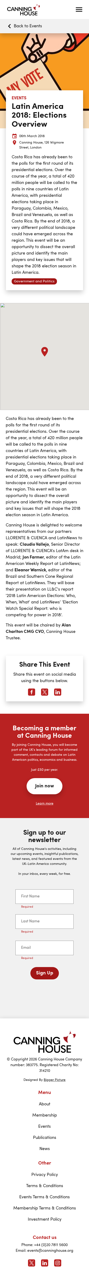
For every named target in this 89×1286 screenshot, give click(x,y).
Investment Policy (44, 1219)
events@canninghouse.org (50, 1251)
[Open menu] (79, 9)
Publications (44, 1138)
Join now (44, 786)
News (44, 1149)
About (44, 1104)
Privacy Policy (44, 1175)
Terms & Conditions (44, 1186)
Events (44, 1126)
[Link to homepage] (45, 1041)
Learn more (44, 803)
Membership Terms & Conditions (44, 1208)
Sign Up (44, 973)
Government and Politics (34, 281)
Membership (44, 1115)
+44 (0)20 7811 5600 (51, 1245)
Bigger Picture (55, 1080)
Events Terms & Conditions (44, 1197)
